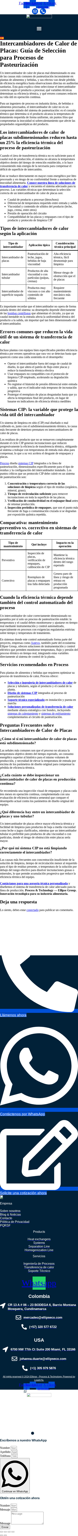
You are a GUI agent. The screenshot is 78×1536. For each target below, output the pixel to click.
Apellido (5, 1451)
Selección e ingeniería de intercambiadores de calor (40, 682)
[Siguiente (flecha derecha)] (5, 1535)
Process (4, 463)
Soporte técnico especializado (26, 699)
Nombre (5, 1447)
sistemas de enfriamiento (55, 713)
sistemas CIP (25, 463)
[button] (39, 28)
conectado (33, 910)
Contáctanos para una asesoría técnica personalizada (34, 883)
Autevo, (36, 642)
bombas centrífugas (19, 313)
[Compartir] (9, 1531)
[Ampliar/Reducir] (1, 1531)
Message (5, 1523)
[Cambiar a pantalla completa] (5, 1531)
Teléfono (5, 1455)
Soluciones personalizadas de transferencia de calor (40, 706)
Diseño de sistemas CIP (22, 693)
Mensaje (5, 1509)
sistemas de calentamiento (23, 713)
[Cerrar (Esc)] (12, 1531)
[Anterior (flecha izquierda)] (1, 1535)
